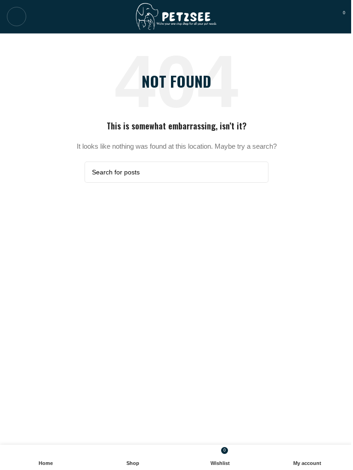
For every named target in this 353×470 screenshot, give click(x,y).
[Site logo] (177, 16)
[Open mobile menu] (16, 16)
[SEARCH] (257, 172)
